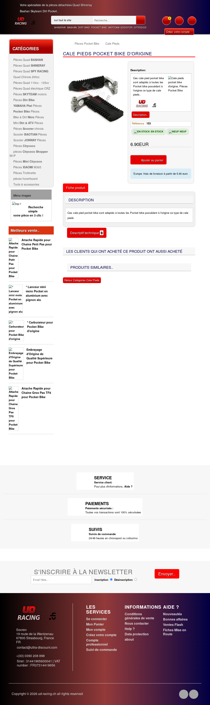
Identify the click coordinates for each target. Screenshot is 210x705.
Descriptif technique (86, 232)
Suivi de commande (101, 649)
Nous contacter (137, 623)
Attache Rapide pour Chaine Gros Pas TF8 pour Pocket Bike (36, 392)
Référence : (139, 123)
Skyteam (114, 27)
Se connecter (96, 618)
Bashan (72, 27)
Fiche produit (75, 187)
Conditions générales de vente (139, 616)
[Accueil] (67, 44)
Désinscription (123, 580)
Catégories (26, 48)
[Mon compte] (179, 23)
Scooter (127, 27)
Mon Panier (95, 624)
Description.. (140, 115)
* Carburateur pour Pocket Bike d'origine (40, 326)
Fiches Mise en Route (174, 632)
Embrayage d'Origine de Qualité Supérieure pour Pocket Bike (39, 355)
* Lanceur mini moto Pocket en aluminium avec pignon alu (37, 293)
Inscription (101, 580)
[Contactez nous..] (192, 23)
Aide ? (128, 486)
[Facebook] (183, 694)
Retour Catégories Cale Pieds (81, 280)
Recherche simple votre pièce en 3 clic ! (28, 211)
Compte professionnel (97, 642)
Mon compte (95, 629)
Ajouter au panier (152, 160)
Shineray (60, 27)
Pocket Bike (99, 27)
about (129, 639)
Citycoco (140, 27)
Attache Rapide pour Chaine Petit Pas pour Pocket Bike (37, 244)
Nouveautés (172, 614)
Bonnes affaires (175, 619)
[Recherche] (140, 20)
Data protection (137, 634)
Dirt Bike (84, 27)
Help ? (130, 628)
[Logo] (25, 21)
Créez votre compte (178, 32)
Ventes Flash (173, 624)
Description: (138, 70)
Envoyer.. (167, 574)
